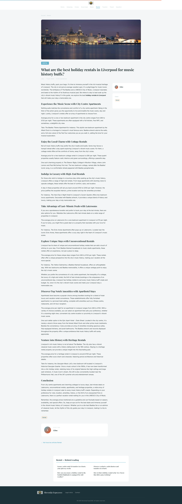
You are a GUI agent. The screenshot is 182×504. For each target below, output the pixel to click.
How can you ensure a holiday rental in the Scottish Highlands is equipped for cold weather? (71, 475)
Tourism (104, 7)
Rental (98, 7)
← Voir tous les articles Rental (51, 442)
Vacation (119, 7)
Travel (112, 7)
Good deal (84, 7)
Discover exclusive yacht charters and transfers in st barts (106, 467)
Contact (77, 492)
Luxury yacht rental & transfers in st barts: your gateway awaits (71, 467)
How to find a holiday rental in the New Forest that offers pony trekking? (109, 474)
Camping (69, 7)
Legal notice (69, 492)
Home (62, 7)
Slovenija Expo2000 (53, 492)
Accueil (43, 15)
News (92, 7)
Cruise (77, 7)
